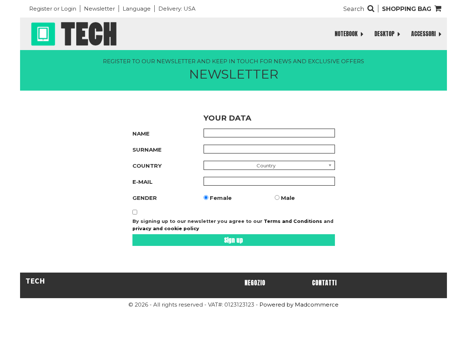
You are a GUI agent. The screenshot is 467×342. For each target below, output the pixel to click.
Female (221, 197)
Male (288, 197)
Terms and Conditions (293, 221)
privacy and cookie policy (165, 228)
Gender (144, 197)
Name (141, 133)
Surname (147, 149)
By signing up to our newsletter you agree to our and (232, 224)
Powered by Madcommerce (299, 304)
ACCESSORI (424, 33)
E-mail (142, 181)
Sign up (233, 240)
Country (147, 165)
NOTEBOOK (347, 33)
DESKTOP (385, 33)
